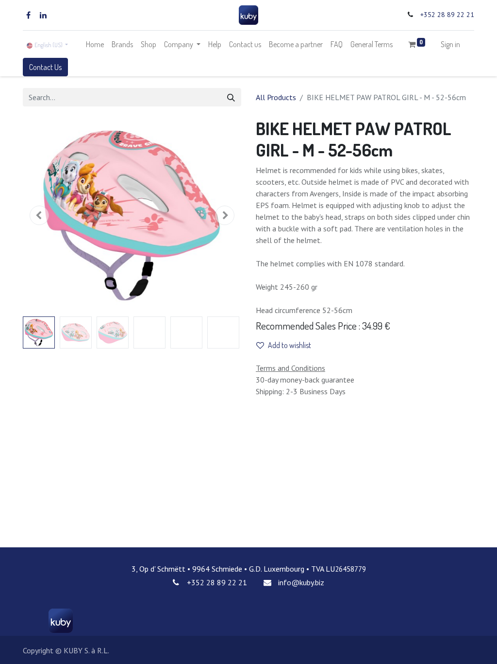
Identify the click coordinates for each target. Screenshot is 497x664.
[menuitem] (95, 44)
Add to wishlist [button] (289, 345)
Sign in (450, 44)
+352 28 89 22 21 (447, 14)
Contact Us (45, 67)
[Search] (231, 97)
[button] (39, 215)
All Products (276, 97)
